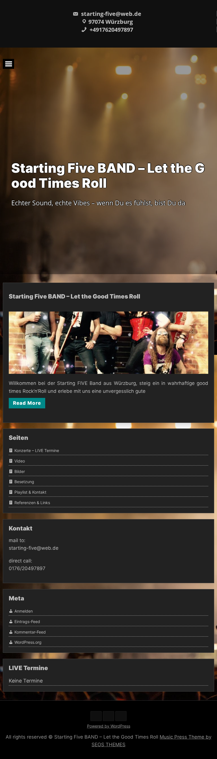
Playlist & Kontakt (30, 492)
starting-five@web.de (110, 14)
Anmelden (23, 611)
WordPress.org (28, 642)
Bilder (19, 471)
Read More (27, 403)
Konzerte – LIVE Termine (36, 450)
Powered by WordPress (108, 726)
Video (19, 461)
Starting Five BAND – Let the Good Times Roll (74, 296)
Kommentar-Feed (30, 632)
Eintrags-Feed (27, 621)
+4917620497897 (110, 29)
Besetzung (24, 481)
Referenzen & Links (32, 502)
